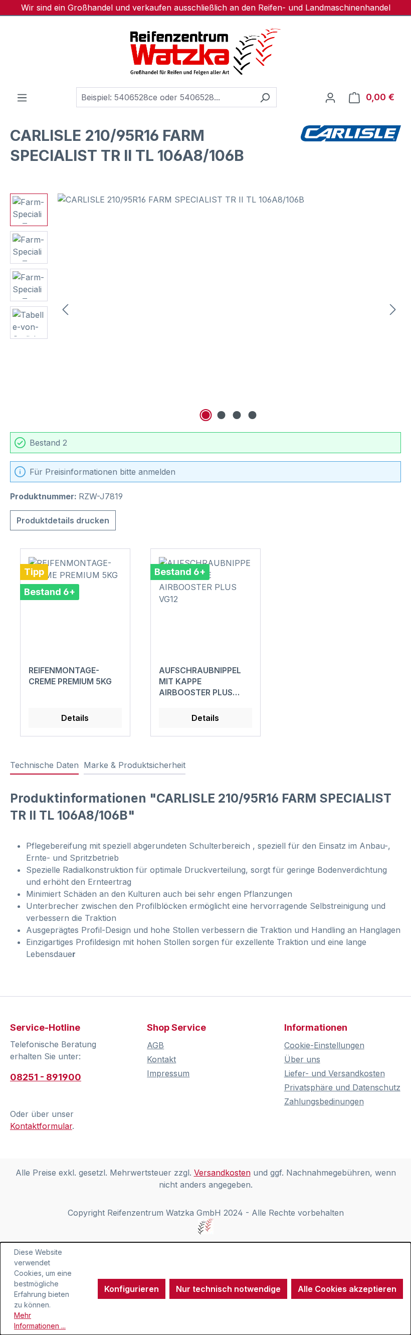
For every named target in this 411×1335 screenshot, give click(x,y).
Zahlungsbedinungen (324, 1101)
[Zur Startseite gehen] (205, 51)
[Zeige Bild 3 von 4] (237, 415)
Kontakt (161, 1059)
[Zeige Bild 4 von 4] (253, 415)
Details (75, 718)
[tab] (44, 765)
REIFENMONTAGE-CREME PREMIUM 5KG (70, 675)
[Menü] (22, 97)
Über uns (302, 1059)
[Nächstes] (392, 309)
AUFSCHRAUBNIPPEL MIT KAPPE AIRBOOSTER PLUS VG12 (200, 681)
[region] (205, 309)
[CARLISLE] (351, 149)
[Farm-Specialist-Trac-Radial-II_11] (229, 301)
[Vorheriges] (65, 309)
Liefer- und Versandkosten (334, 1073)
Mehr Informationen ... (40, 1320)
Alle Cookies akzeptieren (347, 1289)
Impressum (168, 1073)
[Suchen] (265, 97)
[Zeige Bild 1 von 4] (206, 415)
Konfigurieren (131, 1289)
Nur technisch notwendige (228, 1289)
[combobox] (165, 97)
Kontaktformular (41, 1126)
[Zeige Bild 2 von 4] (222, 415)
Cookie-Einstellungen (324, 1045)
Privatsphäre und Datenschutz (342, 1087)
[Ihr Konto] (330, 97)
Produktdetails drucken (63, 520)
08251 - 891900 (45, 1077)
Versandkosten (222, 1173)
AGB (155, 1045)
